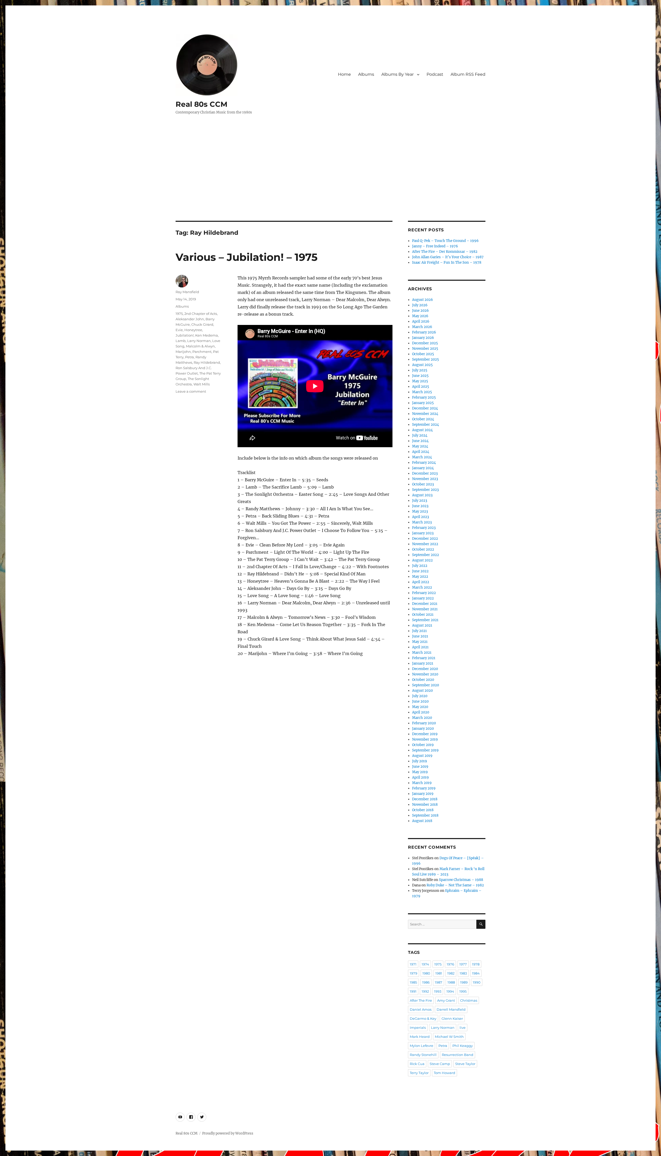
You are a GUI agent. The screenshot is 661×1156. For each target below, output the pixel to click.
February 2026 (424, 332)
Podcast (435, 74)
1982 (450, 973)
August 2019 (422, 756)
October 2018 (423, 810)
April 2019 (420, 777)
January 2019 (423, 794)
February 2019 (424, 788)
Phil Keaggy (462, 1046)
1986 (426, 982)
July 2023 (419, 500)
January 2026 (423, 338)
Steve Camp (440, 1064)
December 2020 (425, 669)
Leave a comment (191, 391)
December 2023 (425, 473)
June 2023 (420, 506)
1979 (413, 973)
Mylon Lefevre (421, 1046)
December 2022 (425, 538)
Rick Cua (417, 1064)
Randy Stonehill (423, 1055)
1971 (413, 964)
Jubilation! (185, 335)
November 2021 (425, 609)
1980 (426, 973)
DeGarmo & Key (423, 1018)
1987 (438, 982)
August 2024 (422, 430)
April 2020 (420, 712)
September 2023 (425, 490)
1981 (438, 973)
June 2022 (420, 571)
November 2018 (425, 804)
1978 (475, 964)
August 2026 (422, 300)
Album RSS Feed (468, 74)
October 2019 (423, 745)
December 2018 (424, 799)
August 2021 (422, 625)
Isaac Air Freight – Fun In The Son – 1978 (446, 262)
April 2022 (420, 582)
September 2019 (425, 750)
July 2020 (419, 696)
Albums (366, 74)
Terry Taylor (419, 1073)
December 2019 (425, 734)
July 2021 (419, 631)
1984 (476, 973)
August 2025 (422, 365)
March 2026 (422, 327)
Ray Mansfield (187, 292)
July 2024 (419, 435)
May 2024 (420, 446)
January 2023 (423, 533)
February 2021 (423, 658)
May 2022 (420, 576)
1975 (179, 313)
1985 (413, 982)
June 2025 (420, 376)
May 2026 (420, 316)
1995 (463, 991)
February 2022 (424, 593)
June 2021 (420, 636)
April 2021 (420, 647)
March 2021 (421, 652)
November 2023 (425, 479)
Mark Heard (420, 1037)
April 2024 (420, 452)
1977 (463, 964)
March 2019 (422, 783)
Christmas (468, 1000)
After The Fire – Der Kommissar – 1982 (444, 251)
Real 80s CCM (201, 104)
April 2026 (420, 321)
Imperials (418, 1027)
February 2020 (424, 723)
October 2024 (423, 419)
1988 (451, 982)
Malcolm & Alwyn (200, 346)
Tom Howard (444, 1073)
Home (344, 74)
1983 (463, 973)
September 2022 (425, 555)
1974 (425, 964)
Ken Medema (206, 335)
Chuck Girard (202, 324)
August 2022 (422, 560)
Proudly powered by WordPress (227, 1133)
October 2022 (423, 549)
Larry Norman (199, 341)
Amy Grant (446, 1000)
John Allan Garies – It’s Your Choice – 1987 (448, 257)
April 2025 (420, 386)
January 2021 (422, 663)
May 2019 (420, 772)
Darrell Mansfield (451, 1009)
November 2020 (425, 674)
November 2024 (425, 414)
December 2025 (425, 343)
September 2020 (425, 685)
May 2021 (420, 642)
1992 (425, 991)
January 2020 (423, 728)
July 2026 (420, 305)
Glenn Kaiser (452, 1018)
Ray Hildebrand (207, 362)
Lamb (181, 341)
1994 (450, 991)
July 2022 (419, 566)
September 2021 (425, 620)
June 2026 (420, 310)
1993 (437, 991)
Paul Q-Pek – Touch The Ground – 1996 (445, 241)
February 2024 (424, 462)
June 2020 (420, 701)
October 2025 (423, 354)
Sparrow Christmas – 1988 (461, 880)
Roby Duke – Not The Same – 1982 (455, 885)
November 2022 (425, 544)
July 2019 (419, 761)
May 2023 (420, 511)
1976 (450, 964)
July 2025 (419, 370)
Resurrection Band (457, 1055)
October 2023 (423, 484)
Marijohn (183, 351)
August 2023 (422, 495)
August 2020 (422, 690)
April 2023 (420, 517)
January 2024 (423, 468)
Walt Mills (201, 384)
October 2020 (423, 680)
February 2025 (424, 397)
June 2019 (420, 766)
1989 (464, 982)
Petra (189, 357)
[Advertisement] (330, 182)
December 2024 (425, 408)
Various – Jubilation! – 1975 (247, 257)
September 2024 (425, 424)
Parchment (201, 351)
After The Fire (421, 1000)
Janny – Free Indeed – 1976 (435, 246)
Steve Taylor (465, 1064)
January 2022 (423, 598)
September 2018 (425, 815)
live (463, 1027)
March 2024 (422, 457)
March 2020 (422, 718)
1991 (413, 991)
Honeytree (193, 330)
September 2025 (425, 359)
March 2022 (422, 587)
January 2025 (423, 403)
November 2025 (425, 348)
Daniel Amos (420, 1009)
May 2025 (420, 381)
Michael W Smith (449, 1037)
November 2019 (425, 739)
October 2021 (423, 614)
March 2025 (422, 392)
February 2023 (424, 528)
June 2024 (420, 441)
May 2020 (420, 707)
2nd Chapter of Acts (200, 313)
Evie (179, 330)
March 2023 (422, 522)
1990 (477, 982)
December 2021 (424, 604)
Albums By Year (397, 74)
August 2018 (422, 821)
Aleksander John (190, 319)
